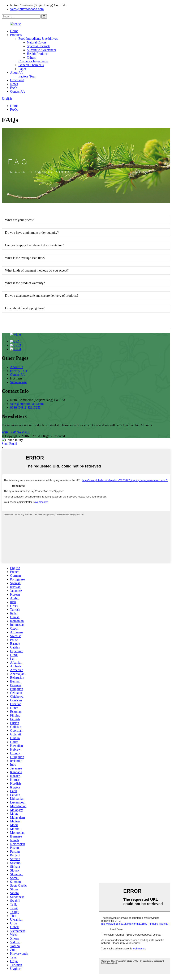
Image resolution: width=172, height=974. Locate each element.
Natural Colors (36, 42)
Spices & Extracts (38, 46)
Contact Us (17, 91)
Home (14, 31)
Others (31, 57)
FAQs (14, 87)
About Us (16, 72)
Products (16, 35)
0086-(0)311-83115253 (25, 407)
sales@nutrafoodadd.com (27, 9)
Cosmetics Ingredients (33, 61)
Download (17, 80)
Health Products (37, 53)
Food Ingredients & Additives (38, 38)
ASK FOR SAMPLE (16, 432)
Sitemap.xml (18, 382)
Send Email (9, 443)
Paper (22, 69)
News (14, 84)
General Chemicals (31, 65)
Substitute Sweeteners (41, 50)
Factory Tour (27, 76)
